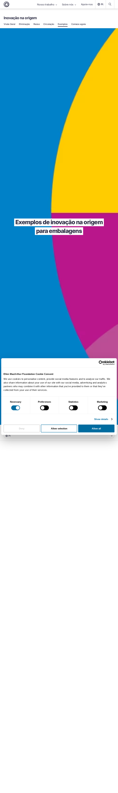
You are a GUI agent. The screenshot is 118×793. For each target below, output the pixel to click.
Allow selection (59, 428)
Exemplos (63, 24)
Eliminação (24, 24)
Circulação (48, 24)
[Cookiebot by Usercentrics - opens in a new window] (101, 363)
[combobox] (59, 436)
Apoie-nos (87, 4)
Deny (21, 428)
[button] (59, 436)
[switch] (44, 407)
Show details (101, 419)
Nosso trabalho (45, 4)
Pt (102, 4)
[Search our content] (110, 4)
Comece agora (78, 24)
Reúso (36, 24)
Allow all (96, 428)
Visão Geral (9, 24)
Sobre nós (67, 4)
